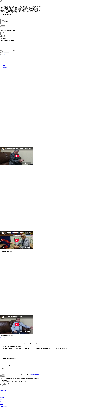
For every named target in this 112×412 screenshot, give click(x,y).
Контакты (2, 401)
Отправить (3, 375)
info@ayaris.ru (6, 385)
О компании (3, 390)
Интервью (2, 392)
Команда (2, 397)
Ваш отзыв (2, 374)
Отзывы (2, 399)
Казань (4, 42)
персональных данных (9, 24)
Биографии (2, 394)
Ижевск (4, 43)
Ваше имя (2, 368)
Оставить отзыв (3, 78)
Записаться (3, 36)
